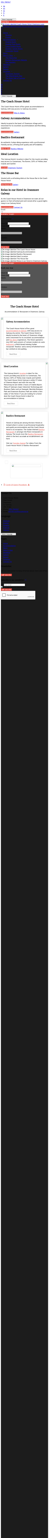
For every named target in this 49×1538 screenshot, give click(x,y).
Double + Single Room (14, 48)
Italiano (6, 530)
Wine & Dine (8, 55)
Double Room (10, 42)
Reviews (8, 35)
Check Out (5, 226)
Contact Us (7, 80)
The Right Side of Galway (15, 78)
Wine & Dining (19, 113)
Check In (4, 223)
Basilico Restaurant (35, 434)
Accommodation (9, 39)
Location (6, 71)
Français (6, 527)
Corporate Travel (11, 51)
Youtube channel (19, 443)
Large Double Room (13, 46)
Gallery (6, 67)
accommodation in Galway (16, 331)
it (3, 15)
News (5, 53)
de (4, 6)
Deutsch (6, 521)
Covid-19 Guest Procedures (16, 485)
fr (4, 13)
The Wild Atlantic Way (13, 76)
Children (4, 238)
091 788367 (6, 2)
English (6, 523)
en (4, 8)
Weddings (6, 64)
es (4, 11)
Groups (6, 69)
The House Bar (11, 58)
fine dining (13, 340)
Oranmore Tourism (12, 73)
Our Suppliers (10, 62)
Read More (13, 354)
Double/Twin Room (12, 44)
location (23, 373)
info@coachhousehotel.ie (18, 511)
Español (6, 525)
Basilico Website (17, 149)
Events (8, 37)
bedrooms (10, 344)
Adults (3, 228)
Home (5, 33)
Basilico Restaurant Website (16, 60)
